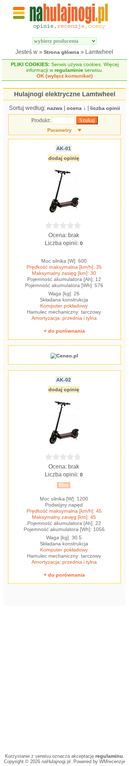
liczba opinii (105, 108)
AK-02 (63, 380)
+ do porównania (64, 331)
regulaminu (109, 756)
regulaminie (68, 70)
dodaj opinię (63, 158)
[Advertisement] (64, 677)
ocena (74, 108)
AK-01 (63, 148)
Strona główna (61, 52)
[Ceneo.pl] (64, 356)
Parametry (59, 130)
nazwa (54, 108)
